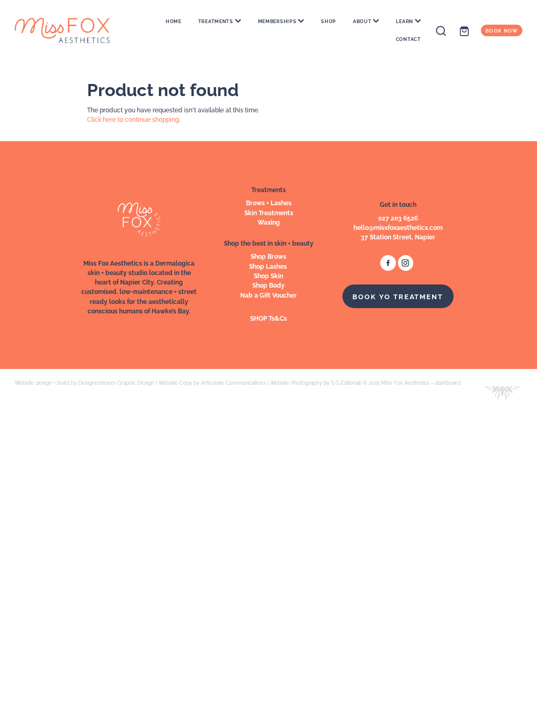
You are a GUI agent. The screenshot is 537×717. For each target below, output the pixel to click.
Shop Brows (268, 255)
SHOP (328, 21)
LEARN (405, 21)
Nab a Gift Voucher (268, 294)
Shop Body (268, 284)
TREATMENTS (216, 21)
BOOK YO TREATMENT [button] (397, 296)
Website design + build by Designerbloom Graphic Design (84, 382)
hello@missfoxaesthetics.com (398, 227)
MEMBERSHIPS (278, 21)
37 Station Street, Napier (398, 236)
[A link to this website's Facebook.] (387, 262)
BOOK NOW (502, 30)
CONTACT (408, 39)
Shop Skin (268, 275)
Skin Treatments (268, 212)
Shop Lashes (268, 265)
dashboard (447, 382)
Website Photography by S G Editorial (315, 382)
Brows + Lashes (269, 202)
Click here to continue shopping (133, 118)
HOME (173, 21)
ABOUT (363, 21)
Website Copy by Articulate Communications (212, 382)
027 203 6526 (398, 217)
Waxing (268, 221)
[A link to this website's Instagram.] (405, 262)
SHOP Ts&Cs (268, 317)
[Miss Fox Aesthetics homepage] (65, 30)
